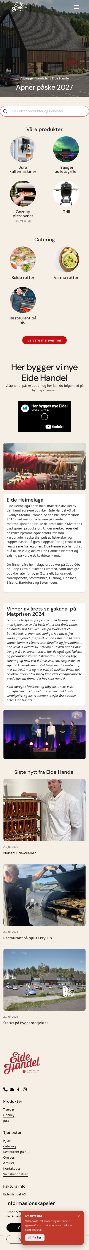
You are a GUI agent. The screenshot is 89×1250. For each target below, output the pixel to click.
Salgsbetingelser (15, 1174)
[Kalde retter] (23, 259)
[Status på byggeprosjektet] (44, 980)
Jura (6, 1120)
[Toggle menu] (76, 6)
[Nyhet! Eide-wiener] (44, 810)
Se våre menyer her (44, 340)
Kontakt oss (12, 1168)
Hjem (7, 1140)
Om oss (9, 1157)
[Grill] (66, 194)
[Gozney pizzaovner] (23, 194)
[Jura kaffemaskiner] (23, 149)
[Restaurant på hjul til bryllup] (44, 895)
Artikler (8, 1163)
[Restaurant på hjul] (23, 300)
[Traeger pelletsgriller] (66, 149)
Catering (9, 1146)
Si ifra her (34, 1237)
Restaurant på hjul (16, 1152)
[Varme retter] (66, 259)
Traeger (8, 1109)
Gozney (8, 1115)
